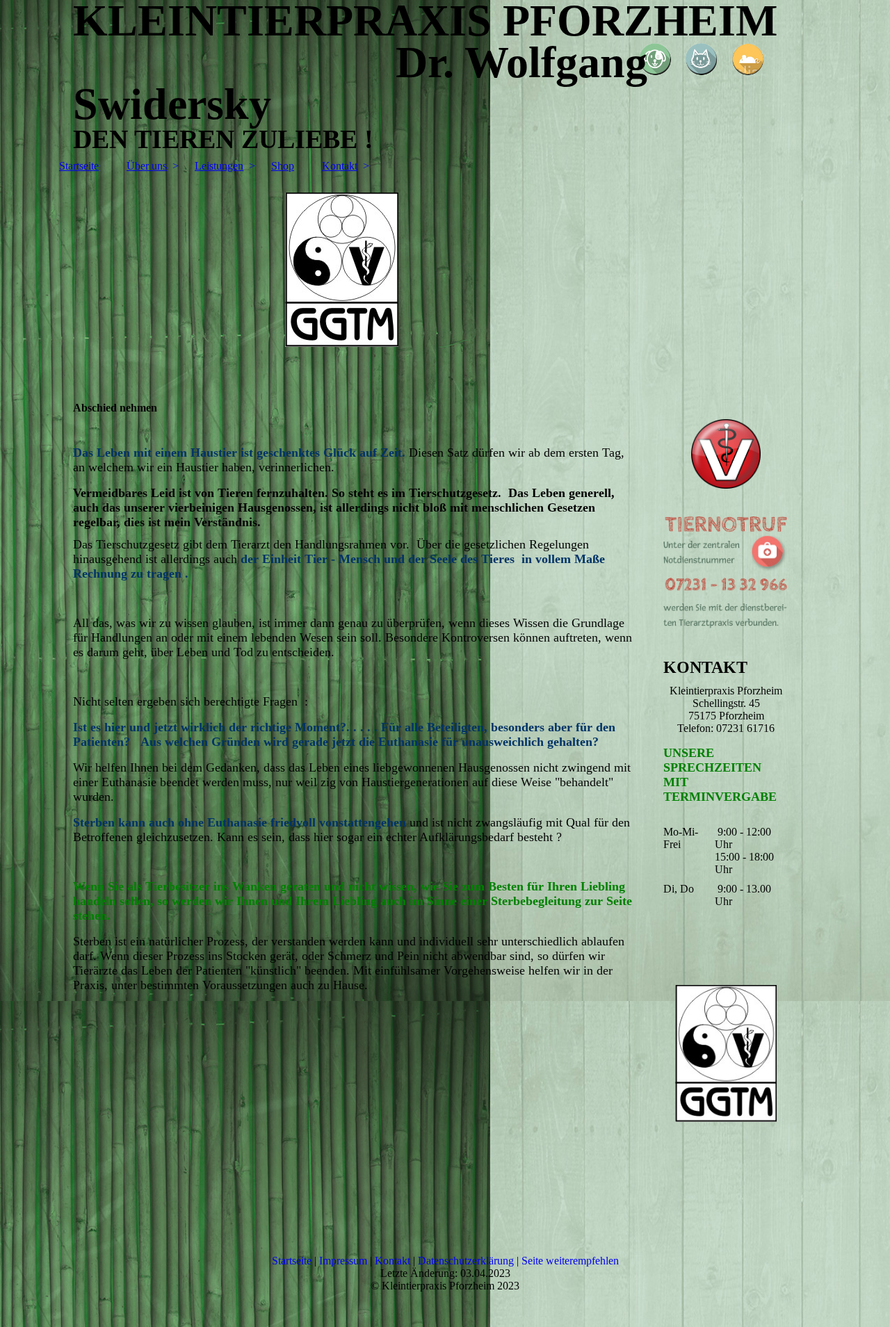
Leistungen (219, 166)
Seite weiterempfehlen (570, 1261)
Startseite (79, 166)
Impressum (343, 1261)
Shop (282, 166)
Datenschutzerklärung (466, 1261)
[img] (445, 280)
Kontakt (339, 166)
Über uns (147, 166)
